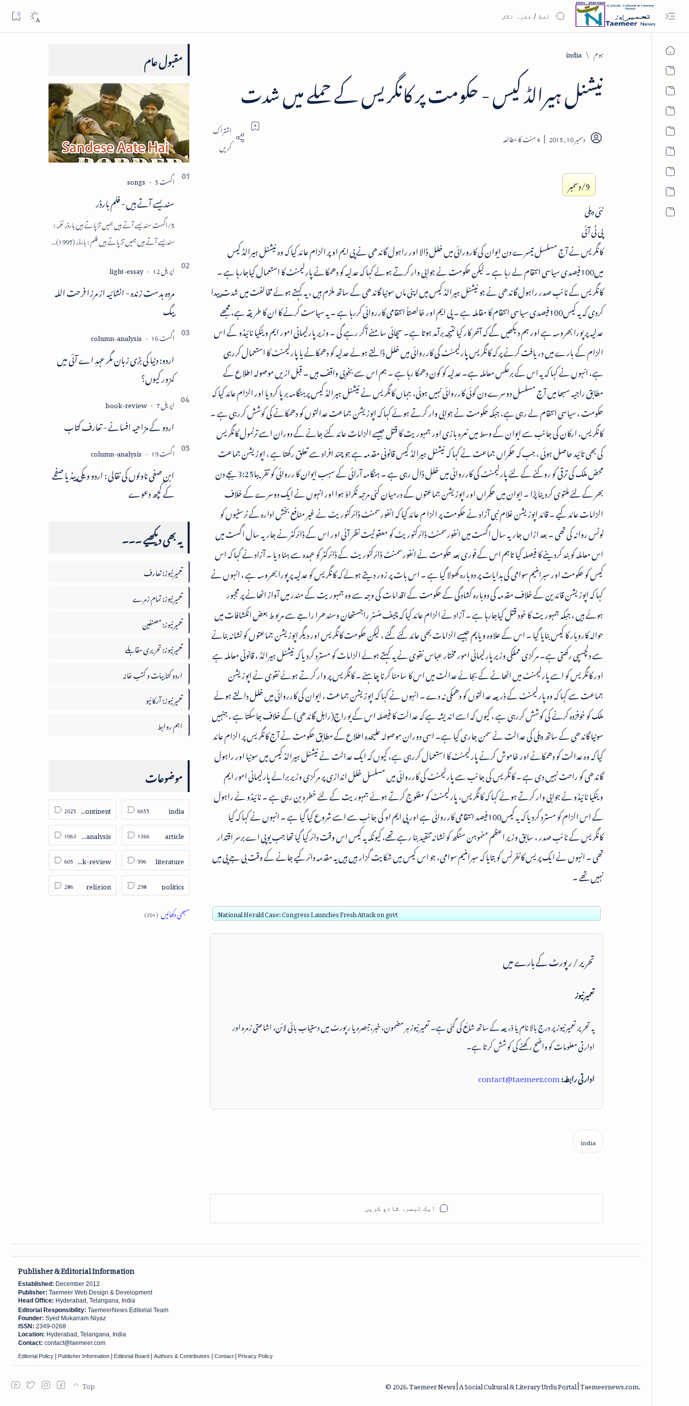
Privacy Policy (255, 1356)
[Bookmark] (16, 16)
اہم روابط (170, 725)
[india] (588, 1141)
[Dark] (34, 16)
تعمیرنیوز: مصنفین (162, 623)
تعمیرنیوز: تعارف (163, 571)
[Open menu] (670, 16)
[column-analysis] (116, 336)
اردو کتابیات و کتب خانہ (153, 674)
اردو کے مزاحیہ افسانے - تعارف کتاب (119, 425)
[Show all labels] (167, 913)
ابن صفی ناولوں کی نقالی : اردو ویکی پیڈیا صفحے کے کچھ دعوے (113, 483)
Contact (224, 1356)
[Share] (227, 137)
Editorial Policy (35, 1356)
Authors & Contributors (182, 1356)
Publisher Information (83, 1356)
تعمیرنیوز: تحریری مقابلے (154, 648)
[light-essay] (126, 269)
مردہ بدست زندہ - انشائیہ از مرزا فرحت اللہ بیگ (114, 300)
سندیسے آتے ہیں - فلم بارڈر (135, 201)
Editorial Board (131, 1356)
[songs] (136, 180)
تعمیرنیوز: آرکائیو (164, 699)
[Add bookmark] (255, 126)
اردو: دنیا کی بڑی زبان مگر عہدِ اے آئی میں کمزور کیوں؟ (116, 367)
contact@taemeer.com (519, 1077)
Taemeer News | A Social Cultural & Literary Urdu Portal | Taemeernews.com (524, 1385)
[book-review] (126, 403)
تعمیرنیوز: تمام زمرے (158, 597)
